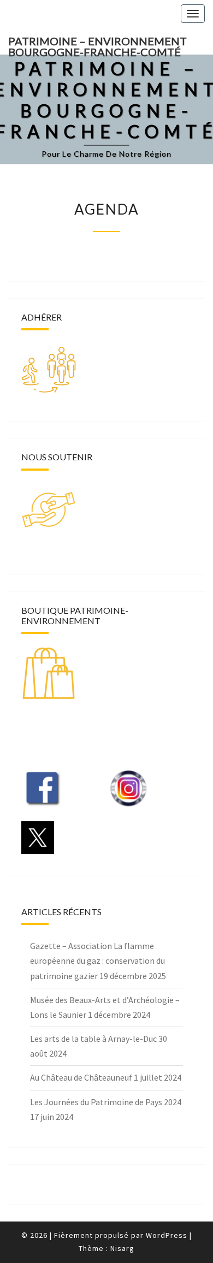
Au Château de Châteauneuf (81, 1077)
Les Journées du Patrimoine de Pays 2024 (105, 1101)
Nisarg (122, 1248)
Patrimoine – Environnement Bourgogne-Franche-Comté (97, 44)
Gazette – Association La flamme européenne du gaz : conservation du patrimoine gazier (97, 960)
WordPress (166, 1235)
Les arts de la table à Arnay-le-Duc (93, 1038)
